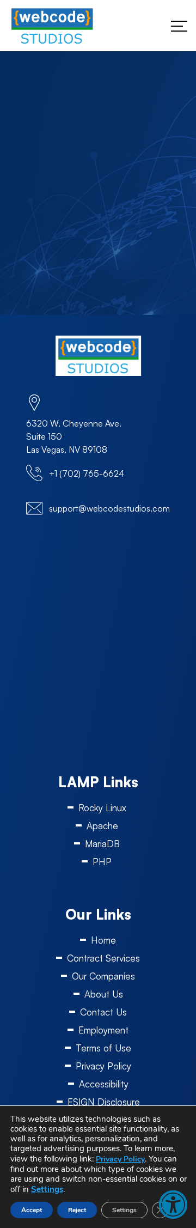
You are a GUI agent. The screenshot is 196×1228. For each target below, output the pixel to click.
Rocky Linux (102, 807)
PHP (102, 861)
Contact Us (103, 1012)
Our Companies (103, 976)
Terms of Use (103, 1048)
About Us (103, 994)
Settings (47, 1189)
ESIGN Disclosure (104, 1102)
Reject (77, 1210)
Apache (102, 825)
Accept (31, 1210)
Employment (103, 1030)
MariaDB (102, 843)
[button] (173, 1204)
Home (103, 940)
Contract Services (103, 958)
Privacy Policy (103, 1066)
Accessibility (103, 1084)
